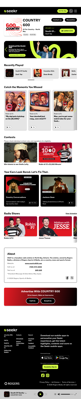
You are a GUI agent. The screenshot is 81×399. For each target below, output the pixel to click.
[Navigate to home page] (10, 11)
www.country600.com (33, 263)
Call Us (32, 301)
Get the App (63, 11)
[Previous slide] (6, 49)
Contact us (57, 20)
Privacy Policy (44, 382)
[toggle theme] (71, 11)
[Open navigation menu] (75, 11)
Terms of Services (68, 382)
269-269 (38, 270)
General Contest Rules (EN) (20, 343)
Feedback (31, 343)
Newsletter (71, 20)
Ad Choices (55, 382)
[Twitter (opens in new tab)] (72, 277)
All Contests (19, 338)
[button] (55, 229)
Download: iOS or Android (17, 55)
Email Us (48, 301)
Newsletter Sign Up (50, 367)
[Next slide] (75, 110)
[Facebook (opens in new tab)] (67, 277)
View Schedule (71, 213)
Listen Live (68, 31)
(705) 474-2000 (35, 267)
